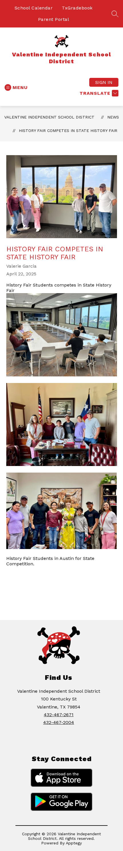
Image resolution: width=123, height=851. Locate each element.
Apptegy (74, 843)
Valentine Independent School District (49, 117)
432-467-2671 (59, 714)
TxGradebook (77, 8)
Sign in (103, 82)
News (113, 117)
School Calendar (34, 8)
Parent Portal (53, 19)
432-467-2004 (58, 722)
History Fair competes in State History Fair (68, 130)
